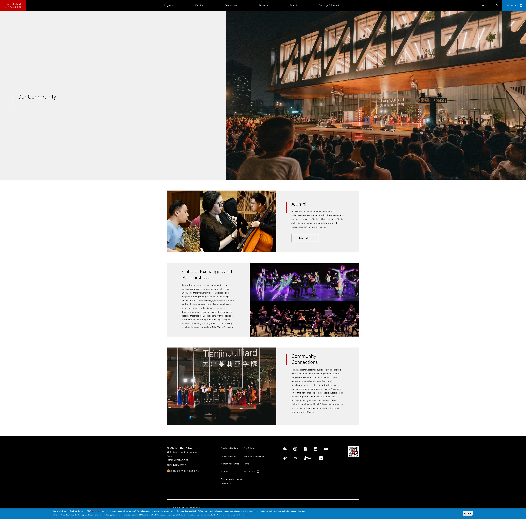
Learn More (305, 238)
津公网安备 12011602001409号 (185, 471)
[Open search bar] (497, 5)
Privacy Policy (96, 511)
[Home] (13, 5)
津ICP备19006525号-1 (177, 465)
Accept (467, 513)
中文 (484, 5)
